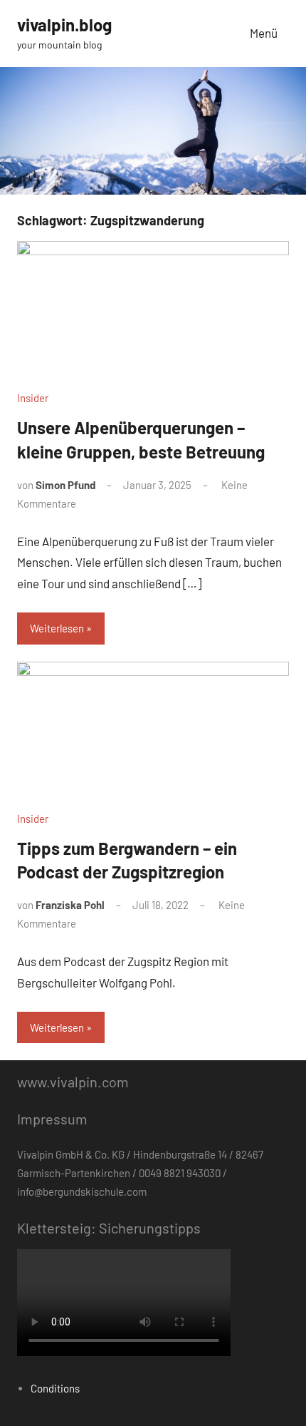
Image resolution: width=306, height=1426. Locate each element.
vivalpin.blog (64, 24)
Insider (32, 397)
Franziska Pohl (70, 904)
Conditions (55, 1388)
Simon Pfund (65, 484)
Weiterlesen (57, 628)
